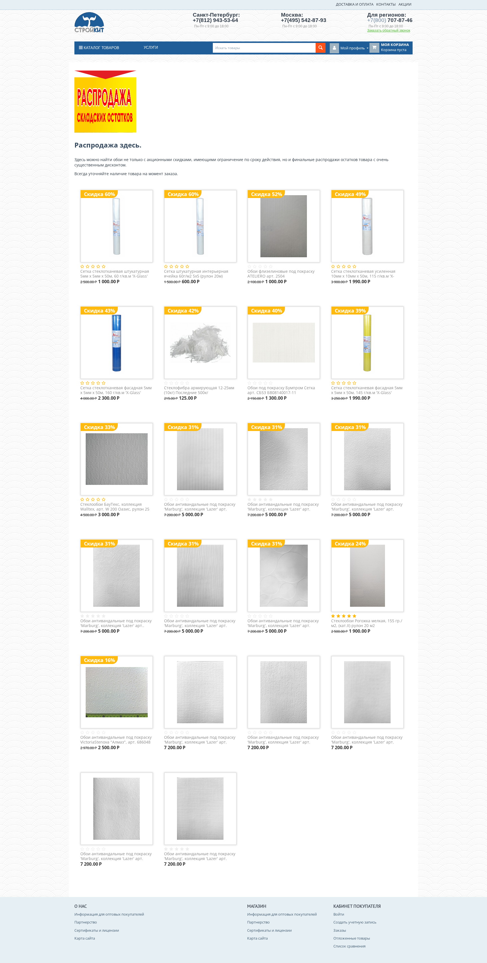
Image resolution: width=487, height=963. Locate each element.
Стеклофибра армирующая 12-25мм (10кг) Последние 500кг (199, 390)
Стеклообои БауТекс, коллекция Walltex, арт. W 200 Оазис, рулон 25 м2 (114, 506)
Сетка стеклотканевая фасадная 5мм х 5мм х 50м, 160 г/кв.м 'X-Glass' (116, 390)
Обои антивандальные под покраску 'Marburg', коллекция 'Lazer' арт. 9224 (199, 506)
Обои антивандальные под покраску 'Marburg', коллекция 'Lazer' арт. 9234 (116, 856)
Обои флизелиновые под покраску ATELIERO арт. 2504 (281, 273)
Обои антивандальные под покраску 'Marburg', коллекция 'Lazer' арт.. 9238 (116, 623)
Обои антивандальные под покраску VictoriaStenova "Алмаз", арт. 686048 (116, 739)
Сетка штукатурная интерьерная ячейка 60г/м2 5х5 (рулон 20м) (196, 273)
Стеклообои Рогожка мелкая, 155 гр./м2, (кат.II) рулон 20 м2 (366, 623)
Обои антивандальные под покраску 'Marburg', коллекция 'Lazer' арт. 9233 (366, 739)
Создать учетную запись (355, 922)
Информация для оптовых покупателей (109, 914)
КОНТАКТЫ (386, 4)
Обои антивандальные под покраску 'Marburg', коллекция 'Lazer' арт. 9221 (199, 739)
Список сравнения (349, 946)
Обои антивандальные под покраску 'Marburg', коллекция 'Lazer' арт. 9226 (283, 506)
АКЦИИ (405, 4)
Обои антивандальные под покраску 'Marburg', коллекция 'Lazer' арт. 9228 (283, 739)
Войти (338, 914)
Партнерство (85, 922)
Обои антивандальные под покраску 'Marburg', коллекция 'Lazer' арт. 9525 (283, 623)
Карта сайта (84, 938)
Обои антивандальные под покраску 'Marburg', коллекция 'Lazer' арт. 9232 (366, 506)
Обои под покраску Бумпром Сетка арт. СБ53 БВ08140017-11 (281, 390)
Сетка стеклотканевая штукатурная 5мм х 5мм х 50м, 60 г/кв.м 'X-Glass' (114, 273)
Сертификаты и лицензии (96, 930)
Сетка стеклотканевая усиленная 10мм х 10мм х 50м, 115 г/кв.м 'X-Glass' (363, 273)
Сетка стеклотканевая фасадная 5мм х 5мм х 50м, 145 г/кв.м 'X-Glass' (366, 390)
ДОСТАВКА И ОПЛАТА (354, 4)
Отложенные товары (351, 938)
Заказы (339, 930)
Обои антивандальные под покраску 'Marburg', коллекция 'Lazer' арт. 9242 (199, 623)
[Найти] (321, 48)
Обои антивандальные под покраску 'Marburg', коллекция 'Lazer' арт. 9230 (199, 856)
